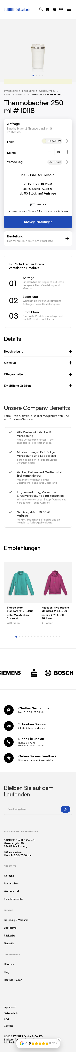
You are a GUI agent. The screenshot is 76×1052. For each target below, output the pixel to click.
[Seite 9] (41, 636)
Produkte (28, 91)
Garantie (9, 943)
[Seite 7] (34, 636)
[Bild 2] (36, 75)
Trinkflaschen (13, 95)
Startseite (11, 91)
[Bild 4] (42, 75)
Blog (6, 972)
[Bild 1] (33, 75)
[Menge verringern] (49, 152)
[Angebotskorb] (47, 9)
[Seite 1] (16, 637)
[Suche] (41, 9)
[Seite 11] (47, 636)
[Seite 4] (25, 636)
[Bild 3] (39, 75)
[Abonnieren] (65, 809)
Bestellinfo (10, 927)
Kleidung (9, 875)
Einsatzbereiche (13, 899)
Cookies (8, 1025)
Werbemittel (47, 91)
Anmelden (61, 9)
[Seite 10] (44, 636)
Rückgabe (9, 935)
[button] (67, 141)
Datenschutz (11, 1013)
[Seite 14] (56, 636)
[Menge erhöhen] (67, 152)
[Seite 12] (50, 636)
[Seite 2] (19, 636)
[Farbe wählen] (38, 81)
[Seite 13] (53, 636)
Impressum (10, 1007)
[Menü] (69, 9)
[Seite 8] (38, 636)
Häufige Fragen (13, 979)
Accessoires (11, 883)
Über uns (9, 964)
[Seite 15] (59, 636)
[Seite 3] (22, 636)
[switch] (32, 204)
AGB (6, 1019)
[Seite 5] (28, 636)
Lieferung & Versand (15, 920)
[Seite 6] (31, 636)
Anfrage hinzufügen (38, 222)
